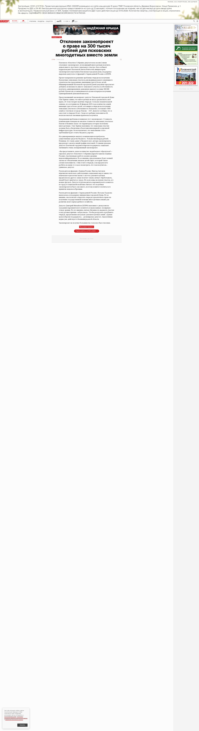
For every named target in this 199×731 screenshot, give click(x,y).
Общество (56, 37)
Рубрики (32, 21)
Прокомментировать (86, 227)
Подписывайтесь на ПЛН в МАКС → (86, 231)
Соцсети (49, 21)
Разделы (41, 21)
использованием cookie (10, 716)
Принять (22, 725)
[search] (194, 21)
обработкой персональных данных (14, 719)
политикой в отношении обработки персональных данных (15, 717)
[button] (197, 21)
